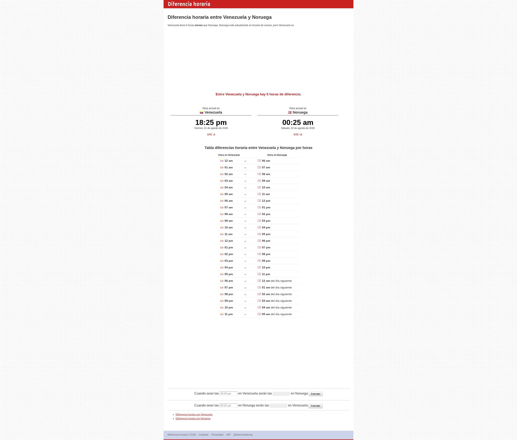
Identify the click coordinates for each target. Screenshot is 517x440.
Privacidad (217, 434)
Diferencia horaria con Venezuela (194, 414)
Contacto (203, 434)
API (228, 434)
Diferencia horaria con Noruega (193, 418)
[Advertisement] (258, 58)
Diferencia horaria (189, 4)
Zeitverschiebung (242, 434)
